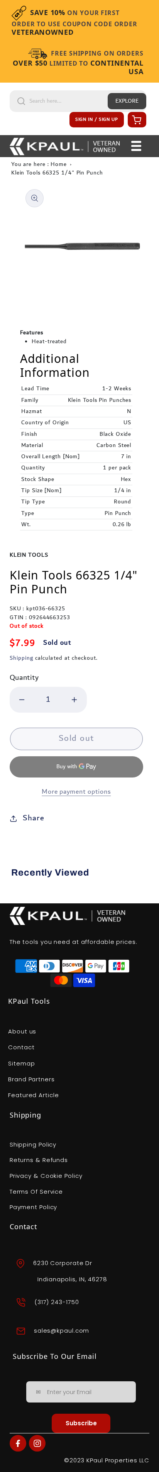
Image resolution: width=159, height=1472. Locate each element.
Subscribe (81, 1423)
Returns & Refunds (39, 1160)
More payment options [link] (76, 792)
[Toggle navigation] (136, 146)
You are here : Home (39, 164)
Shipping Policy (33, 1144)
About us (22, 1031)
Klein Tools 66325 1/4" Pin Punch (57, 173)
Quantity (24, 677)
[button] (136, 119)
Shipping (21, 658)
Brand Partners (31, 1079)
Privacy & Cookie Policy (46, 1176)
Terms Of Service (36, 1191)
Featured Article (33, 1095)
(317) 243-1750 (56, 1302)
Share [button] (33, 818)
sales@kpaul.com (62, 1330)
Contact (21, 1047)
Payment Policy (34, 1207)
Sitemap (21, 1063)
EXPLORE (127, 101)
